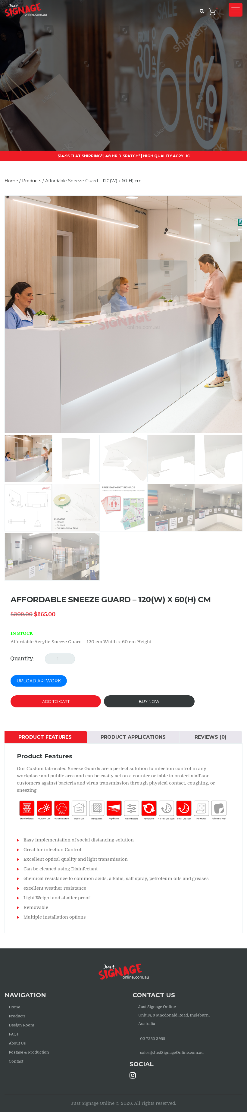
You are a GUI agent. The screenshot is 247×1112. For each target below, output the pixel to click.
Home (14, 1007)
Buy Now (149, 701)
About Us (17, 1043)
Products (17, 1016)
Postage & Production (29, 1052)
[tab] (45, 737)
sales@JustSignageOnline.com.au (172, 1052)
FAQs (14, 1034)
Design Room (21, 1025)
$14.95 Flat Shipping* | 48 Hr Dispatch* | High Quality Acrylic (124, 156)
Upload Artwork (39, 681)
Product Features (45, 737)
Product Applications (133, 737)
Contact (16, 1061)
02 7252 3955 (152, 1038)
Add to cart (56, 701)
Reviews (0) (211, 737)
